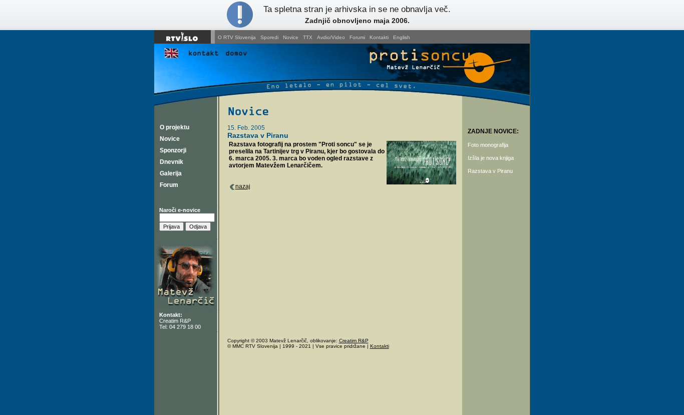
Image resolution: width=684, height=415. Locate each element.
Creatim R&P (175, 321)
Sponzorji (173, 150)
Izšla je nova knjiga (491, 158)
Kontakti (379, 37)
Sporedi (269, 37)
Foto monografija (488, 145)
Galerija (171, 173)
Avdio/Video (331, 37)
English (401, 37)
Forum (169, 184)
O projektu (174, 127)
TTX (307, 37)
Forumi (357, 37)
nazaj (242, 186)
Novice (290, 37)
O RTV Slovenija (237, 37)
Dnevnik (171, 161)
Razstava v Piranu (490, 171)
